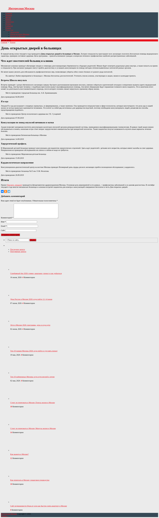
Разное (8, 28)
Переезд (9, 15)
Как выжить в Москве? (19, 454)
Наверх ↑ (4, 516)
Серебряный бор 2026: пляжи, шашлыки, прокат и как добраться (36, 273)
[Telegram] (8, 191)
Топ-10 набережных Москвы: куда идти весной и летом (32, 377)
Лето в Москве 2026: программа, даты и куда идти (30, 325)
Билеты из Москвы (17, 36)
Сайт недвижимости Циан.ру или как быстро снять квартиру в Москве (38, 506)
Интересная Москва (21, 8)
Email (4, 226)
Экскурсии (14, 32)
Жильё (8, 18)
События (9, 26)
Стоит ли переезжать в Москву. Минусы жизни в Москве (33, 428)
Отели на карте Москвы (19, 34)
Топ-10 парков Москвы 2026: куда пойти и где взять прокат (34, 351)
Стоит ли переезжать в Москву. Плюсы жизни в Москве (32, 403)
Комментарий (7, 218)
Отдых (8, 24)
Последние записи (17, 249)
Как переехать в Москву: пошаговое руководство (29, 480)
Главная (9, 13)
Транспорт (10, 22)
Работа (8, 20)
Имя (3, 222)
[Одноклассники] (5, 191)
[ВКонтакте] (2, 191)
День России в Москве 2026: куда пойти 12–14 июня (31, 299)
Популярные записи (18, 252)
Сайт (3, 230)
